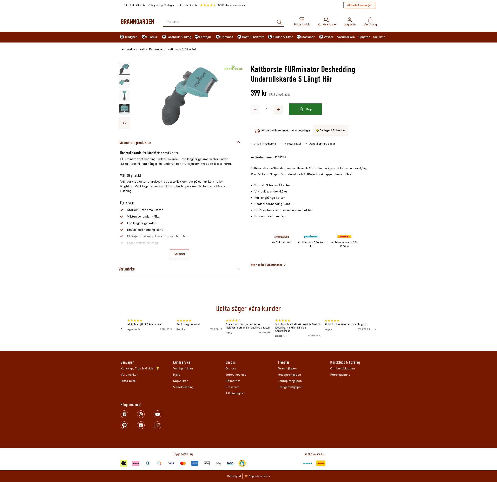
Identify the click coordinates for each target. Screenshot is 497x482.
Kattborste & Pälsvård (182, 49)
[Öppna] (190, 96)
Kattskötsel (156, 49)
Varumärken (346, 37)
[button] (222, 5)
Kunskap (379, 37)
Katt (142, 49)
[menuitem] (127, 37)
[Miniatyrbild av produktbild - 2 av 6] (124, 82)
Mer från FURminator (266, 265)
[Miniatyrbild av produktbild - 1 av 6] (124, 69)
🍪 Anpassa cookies (257, 476)
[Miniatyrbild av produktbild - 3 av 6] (124, 96)
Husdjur (130, 49)
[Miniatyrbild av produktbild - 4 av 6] (124, 109)
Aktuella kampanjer (359, 5)
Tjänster (364, 37)
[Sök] (279, 22)
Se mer (179, 254)
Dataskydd (234, 476)
